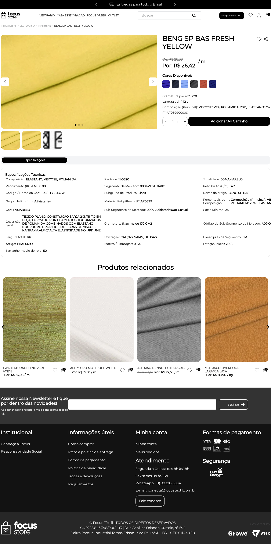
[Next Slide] (175, 4)
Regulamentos (81, 484)
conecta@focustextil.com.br (172, 490)
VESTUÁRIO (27, 25)
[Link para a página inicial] (9, 25)
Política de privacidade (87, 468)
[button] (3, 327)
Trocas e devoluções (85, 476)
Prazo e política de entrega (90, 452)
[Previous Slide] (96, 4)
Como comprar (81, 444)
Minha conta (146, 444)
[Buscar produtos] (194, 15)
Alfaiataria (44, 25)
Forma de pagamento (86, 460)
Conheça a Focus (15, 444)
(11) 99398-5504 (168, 483)
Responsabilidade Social (21, 451)
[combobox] (169, 15)
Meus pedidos (147, 452)
